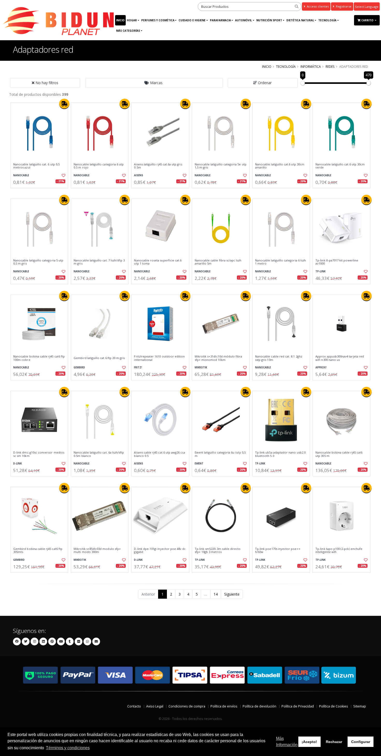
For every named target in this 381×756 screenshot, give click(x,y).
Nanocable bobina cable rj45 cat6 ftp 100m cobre (39, 358)
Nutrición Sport (269, 20)
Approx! (321, 367)
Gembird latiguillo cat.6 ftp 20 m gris (99, 358)
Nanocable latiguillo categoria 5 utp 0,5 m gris (38, 262)
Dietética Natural (300, 20)
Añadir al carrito (41, 192)
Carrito (367, 20)
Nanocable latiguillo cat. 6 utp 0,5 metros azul (36, 166)
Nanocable (21, 175)
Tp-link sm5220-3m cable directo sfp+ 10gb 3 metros (218, 550)
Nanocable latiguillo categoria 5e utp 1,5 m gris (220, 166)
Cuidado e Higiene (192, 20)
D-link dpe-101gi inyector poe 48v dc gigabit (160, 550)
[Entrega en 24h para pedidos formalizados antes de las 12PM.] (64, 104)
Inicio (120, 20)
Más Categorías (128, 30)
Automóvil (243, 20)
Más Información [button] (287, 741)
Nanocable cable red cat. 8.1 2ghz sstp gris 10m (278, 358)
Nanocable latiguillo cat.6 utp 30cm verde (340, 166)
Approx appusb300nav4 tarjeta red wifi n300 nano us (339, 358)
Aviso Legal (154, 706)
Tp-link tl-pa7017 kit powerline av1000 (336, 262)
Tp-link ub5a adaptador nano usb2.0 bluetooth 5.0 (280, 454)
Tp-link (320, 271)
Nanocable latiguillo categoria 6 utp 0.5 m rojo (99, 166)
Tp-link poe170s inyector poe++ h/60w (277, 550)
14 (216, 594)
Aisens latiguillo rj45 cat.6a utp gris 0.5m (158, 166)
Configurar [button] (360, 742)
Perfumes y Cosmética (157, 20)
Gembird (79, 367)
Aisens (138, 175)
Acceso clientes (317, 6)
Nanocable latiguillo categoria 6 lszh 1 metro (280, 262)
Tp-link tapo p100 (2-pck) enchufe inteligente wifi (338, 550)
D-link (17, 463)
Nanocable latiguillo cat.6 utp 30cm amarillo (279, 166)
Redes (330, 66)
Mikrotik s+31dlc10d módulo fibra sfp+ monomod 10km (218, 358)
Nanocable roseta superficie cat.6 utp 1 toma (157, 262)
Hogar (132, 20)
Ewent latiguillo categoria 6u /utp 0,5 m (220, 454)
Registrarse (343, 6)
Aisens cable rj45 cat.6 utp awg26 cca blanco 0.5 (159, 454)
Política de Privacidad (297, 706)
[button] (154, 82)
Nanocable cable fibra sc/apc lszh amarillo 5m (218, 262)
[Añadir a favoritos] (63, 175)
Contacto (134, 706)
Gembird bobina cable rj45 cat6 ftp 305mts (37, 550)
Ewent (199, 463)
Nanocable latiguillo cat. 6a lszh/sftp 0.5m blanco (99, 454)
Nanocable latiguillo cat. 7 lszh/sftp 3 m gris (99, 262)
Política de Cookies (333, 706)
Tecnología (327, 20)
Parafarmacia (220, 20)
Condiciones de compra (186, 706)
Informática (310, 66)
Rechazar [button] (334, 742)
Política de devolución (259, 706)
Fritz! (138, 367)
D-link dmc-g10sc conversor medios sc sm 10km (38, 454)
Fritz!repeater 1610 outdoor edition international (159, 358)
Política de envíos (223, 706)
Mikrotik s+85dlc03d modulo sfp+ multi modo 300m (97, 550)
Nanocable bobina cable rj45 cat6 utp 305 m (338, 454)
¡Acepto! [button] (309, 742)
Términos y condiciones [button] (68, 748)
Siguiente (231, 594)
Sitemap (359, 706)
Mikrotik (201, 367)
